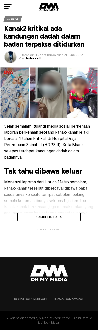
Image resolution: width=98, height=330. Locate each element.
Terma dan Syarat (68, 299)
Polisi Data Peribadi (30, 299)
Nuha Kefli (33, 58)
